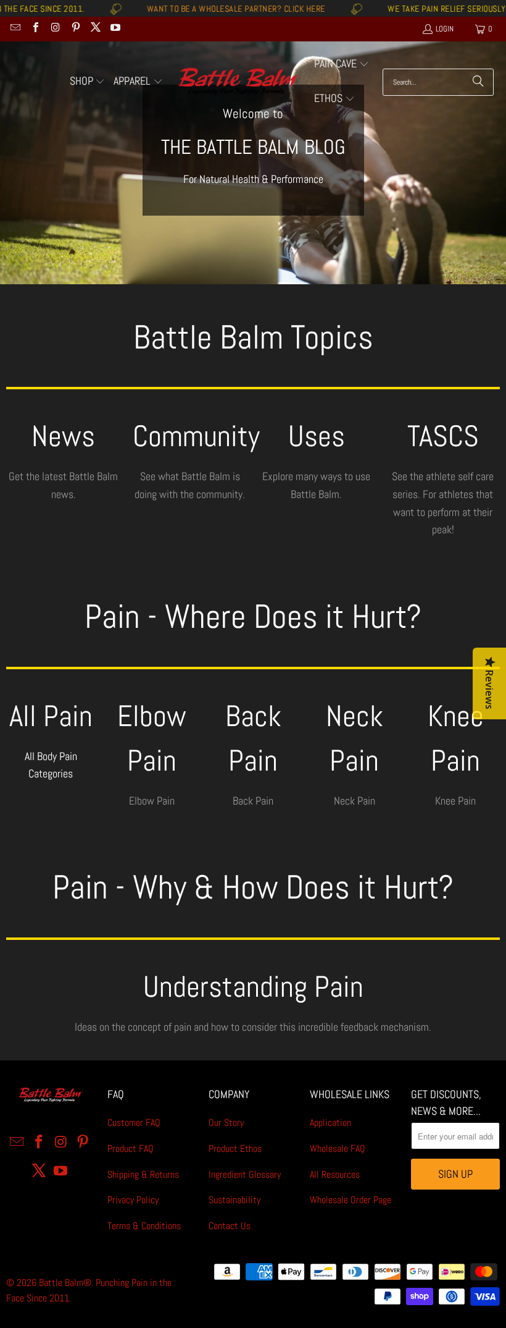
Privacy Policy (133, 1199)
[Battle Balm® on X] (95, 28)
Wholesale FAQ (337, 1148)
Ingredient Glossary (245, 1174)
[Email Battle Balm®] (14, 28)
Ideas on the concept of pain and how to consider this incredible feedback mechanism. (253, 1027)
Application (330, 1122)
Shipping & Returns (143, 1174)
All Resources (335, 1174)
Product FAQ (130, 1148)
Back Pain (253, 800)
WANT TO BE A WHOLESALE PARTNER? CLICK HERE (206, 8)
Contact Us (230, 1225)
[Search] (478, 82)
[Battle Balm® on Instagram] (54, 28)
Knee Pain (455, 800)
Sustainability (234, 1199)
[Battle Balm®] (238, 81)
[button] (88, 82)
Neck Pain (354, 800)
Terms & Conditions (144, 1225)
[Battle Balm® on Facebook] (34, 28)
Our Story (226, 1122)
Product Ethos (235, 1148)
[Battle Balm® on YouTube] (114, 28)
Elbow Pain (152, 800)
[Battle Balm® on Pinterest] (74, 28)
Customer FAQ (133, 1122)
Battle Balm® (65, 1282)
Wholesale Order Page (350, 1199)
